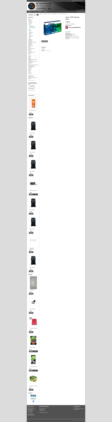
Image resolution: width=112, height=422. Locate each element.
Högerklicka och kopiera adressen (46, 50)
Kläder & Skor (30, 41)
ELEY (29, 37)
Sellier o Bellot (31, 32)
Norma (30, 24)
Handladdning (30, 39)
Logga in (29, 73)
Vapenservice (30, 67)
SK (29, 28)
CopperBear (30, 21)
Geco (29, 29)
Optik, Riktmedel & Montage (32, 42)
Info (31, 114)
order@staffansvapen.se (31, 90)
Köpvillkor (40, 11)
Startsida (30, 11)
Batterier (29, 50)
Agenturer (29, 58)
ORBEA (30, 20)
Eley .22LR (30, 23)
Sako (29, 38)
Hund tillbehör (30, 40)
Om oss (34, 11)
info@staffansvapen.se (31, 80)
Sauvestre (30, 30)
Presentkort (30, 49)
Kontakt (45, 11)
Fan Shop (29, 46)
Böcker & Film (30, 45)
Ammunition (30, 19)
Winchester (30, 33)
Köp (35, 194)
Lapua (30, 25)
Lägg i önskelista (44, 41)
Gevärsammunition (32, 27)
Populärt (29, 47)
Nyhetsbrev (30, 70)
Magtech (30, 36)
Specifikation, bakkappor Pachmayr (33, 64)
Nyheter (29, 69)
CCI (29, 31)
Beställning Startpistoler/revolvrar (33, 61)
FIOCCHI (30, 22)
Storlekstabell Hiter (31, 65)
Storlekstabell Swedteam (31, 66)
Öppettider (29, 68)
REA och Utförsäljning (31, 48)
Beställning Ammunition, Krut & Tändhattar (32, 60)
